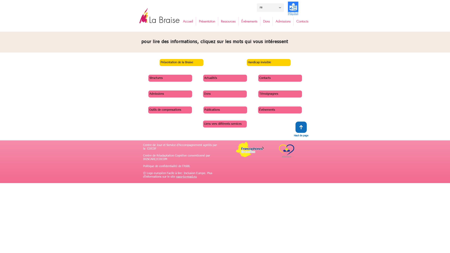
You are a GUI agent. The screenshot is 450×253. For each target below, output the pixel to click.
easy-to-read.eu (186, 176)
